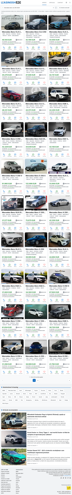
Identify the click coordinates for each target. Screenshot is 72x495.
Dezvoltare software (5, 491)
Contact (3, 476)
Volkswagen (18, 476)
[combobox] (29, 7)
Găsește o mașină (5, 473)
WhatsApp (10, 49)
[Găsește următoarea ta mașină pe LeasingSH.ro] (11, 2)
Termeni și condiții (5, 478)
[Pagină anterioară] (2, 380)
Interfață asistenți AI (5, 484)
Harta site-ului (4, 482)
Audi (17, 475)
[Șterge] (53, 8)
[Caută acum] (56, 8)
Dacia (17, 493)
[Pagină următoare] (69, 380)
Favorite (20, 49)
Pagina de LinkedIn (5, 489)
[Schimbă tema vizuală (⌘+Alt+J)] (70, 2)
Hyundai (18, 487)
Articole (3, 475)
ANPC (2, 493)
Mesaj (15, 49)
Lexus (17, 489)
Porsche (18, 480)
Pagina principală (5, 471)
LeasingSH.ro (67, 491)
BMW (17, 471)
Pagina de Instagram (6, 487)
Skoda (17, 486)
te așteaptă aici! (67, 475)
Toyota (17, 478)
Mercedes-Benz (19, 473)
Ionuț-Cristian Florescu (68, 488)
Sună (4, 49)
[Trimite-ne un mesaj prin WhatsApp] (61, 478)
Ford (17, 484)
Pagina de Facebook (6, 486)
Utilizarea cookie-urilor (6, 480)
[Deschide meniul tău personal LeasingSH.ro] (66, 2)
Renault (17, 491)
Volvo (17, 482)
